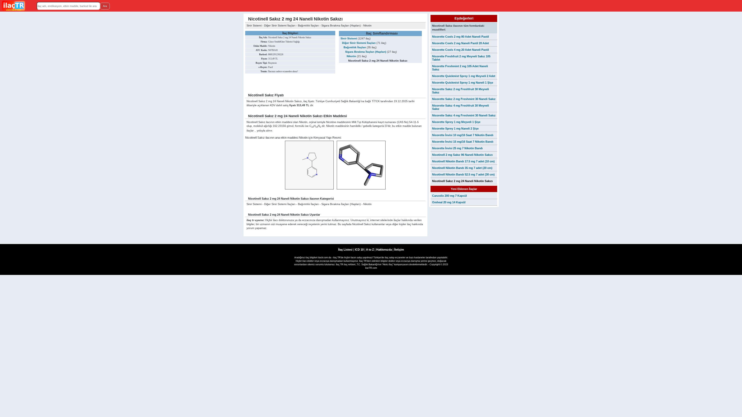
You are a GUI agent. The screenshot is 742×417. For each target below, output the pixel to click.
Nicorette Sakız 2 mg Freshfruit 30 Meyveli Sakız (460, 90)
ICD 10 (359, 249)
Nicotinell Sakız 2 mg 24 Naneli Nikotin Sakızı (462, 181)
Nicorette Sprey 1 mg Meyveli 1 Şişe (456, 122)
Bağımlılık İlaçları (355, 47)
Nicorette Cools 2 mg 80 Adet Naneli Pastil (460, 36)
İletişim (399, 249)
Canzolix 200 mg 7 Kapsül (449, 195)
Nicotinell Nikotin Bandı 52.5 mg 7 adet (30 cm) (463, 174)
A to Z (370, 249)
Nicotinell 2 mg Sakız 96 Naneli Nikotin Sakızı (462, 154)
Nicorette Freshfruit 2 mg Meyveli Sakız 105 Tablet (461, 58)
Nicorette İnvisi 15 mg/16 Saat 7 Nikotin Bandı (462, 141)
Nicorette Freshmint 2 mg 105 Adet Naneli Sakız (460, 67)
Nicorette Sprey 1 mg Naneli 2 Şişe (455, 128)
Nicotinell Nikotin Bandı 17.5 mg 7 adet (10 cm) (463, 161)
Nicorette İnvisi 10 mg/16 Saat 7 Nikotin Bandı (462, 135)
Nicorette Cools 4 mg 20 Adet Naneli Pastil (460, 49)
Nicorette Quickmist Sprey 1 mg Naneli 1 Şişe (462, 82)
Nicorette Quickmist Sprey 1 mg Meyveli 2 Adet (463, 76)
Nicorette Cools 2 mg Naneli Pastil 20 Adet (460, 43)
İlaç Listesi (345, 249)
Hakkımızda (384, 249)
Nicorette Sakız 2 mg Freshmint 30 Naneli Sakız (464, 99)
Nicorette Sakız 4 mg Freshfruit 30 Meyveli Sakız (460, 107)
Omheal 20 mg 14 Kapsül (448, 202)
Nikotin (351, 56)
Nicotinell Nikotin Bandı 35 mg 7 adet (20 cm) (462, 168)
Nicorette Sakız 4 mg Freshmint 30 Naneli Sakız (464, 115)
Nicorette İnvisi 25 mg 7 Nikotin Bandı (457, 148)
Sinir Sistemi (348, 38)
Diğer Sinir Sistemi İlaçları (359, 43)
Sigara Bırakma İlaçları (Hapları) (365, 51)
